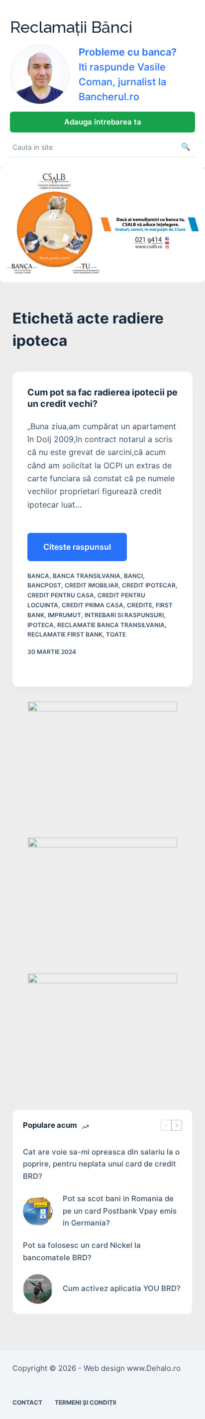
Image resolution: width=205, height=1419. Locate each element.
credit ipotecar (149, 585)
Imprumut (64, 615)
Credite (139, 605)
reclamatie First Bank (64, 634)
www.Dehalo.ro (154, 1368)
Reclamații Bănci (71, 27)
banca (38, 576)
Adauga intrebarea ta (102, 122)
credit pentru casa (60, 595)
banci (133, 576)
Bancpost (44, 585)
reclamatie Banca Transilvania (111, 625)
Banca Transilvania (86, 576)
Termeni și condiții (85, 1402)
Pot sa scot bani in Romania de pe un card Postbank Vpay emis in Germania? (120, 1211)
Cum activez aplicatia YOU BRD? (122, 1288)
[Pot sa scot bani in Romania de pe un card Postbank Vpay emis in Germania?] (38, 1211)
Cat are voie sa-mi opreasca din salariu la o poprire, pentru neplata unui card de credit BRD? (101, 1164)
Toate (116, 634)
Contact (27, 1402)
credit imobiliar (91, 585)
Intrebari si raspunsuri (124, 615)
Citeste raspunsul (77, 551)
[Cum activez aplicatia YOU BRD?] (38, 1289)
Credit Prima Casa (92, 605)
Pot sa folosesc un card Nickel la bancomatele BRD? (82, 1251)
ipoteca (40, 625)
